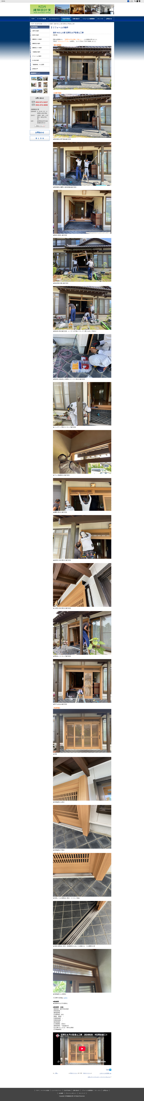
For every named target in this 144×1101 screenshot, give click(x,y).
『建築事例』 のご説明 (38, 64)
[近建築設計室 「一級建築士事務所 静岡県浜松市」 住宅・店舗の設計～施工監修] (72, 9)
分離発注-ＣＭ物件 (37, 39)
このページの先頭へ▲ (105, 1073)
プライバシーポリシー (71, 1093)
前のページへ (73, 1073)
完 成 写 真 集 (66, 18)
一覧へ (56, 1073)
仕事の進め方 (76, 18)
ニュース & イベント (54, 18)
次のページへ (86, 1073)
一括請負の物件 (36, 52)
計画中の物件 (35, 35)
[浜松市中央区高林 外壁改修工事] (39, 81)
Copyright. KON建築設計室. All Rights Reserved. (72, 1096)
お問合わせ (109, 18)
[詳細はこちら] (40, 126)
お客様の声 (35, 68)
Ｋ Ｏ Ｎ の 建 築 (41, 18)
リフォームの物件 (48, 23)
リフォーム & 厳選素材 (89, 18)
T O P (32, 18)
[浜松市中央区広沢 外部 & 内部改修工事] (34, 81)
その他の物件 (35, 60)
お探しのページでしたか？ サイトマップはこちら (99, 1076)
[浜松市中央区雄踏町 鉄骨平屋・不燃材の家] (34, 93)
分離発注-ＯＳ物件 (37, 47)
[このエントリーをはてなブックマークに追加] (110, 1070)
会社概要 (61, 1093)
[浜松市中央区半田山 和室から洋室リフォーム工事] (45, 87)
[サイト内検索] (135, 1)
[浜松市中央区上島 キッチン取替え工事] (45, 93)
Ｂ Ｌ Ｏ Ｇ (100, 18)
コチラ (65, 998)
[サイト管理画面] (139, 1)
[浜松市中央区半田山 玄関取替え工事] (39, 87)
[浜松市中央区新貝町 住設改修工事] (45, 81)
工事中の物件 (35, 31)
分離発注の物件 (36, 43)
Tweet (107, 1069)
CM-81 (3, 1)
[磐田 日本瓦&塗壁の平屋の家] (39, 93)
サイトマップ (82, 1093)
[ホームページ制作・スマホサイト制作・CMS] (137, 1)
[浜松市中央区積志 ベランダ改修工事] (34, 87)
